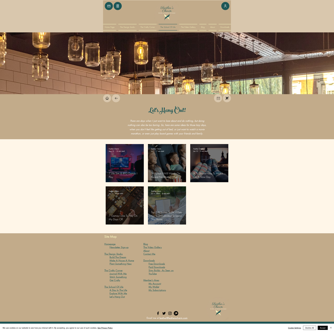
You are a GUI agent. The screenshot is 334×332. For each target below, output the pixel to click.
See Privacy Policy (105, 328)
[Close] (330, 328)
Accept (323, 328)
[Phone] (118, 6)
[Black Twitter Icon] (164, 313)
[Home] (107, 98)
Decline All (309, 328)
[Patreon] (176, 313)
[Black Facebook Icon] (158, 313)
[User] (225, 6)
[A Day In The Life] (218, 98)
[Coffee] (116, 98)
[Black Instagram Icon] (170, 313)
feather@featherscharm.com (173, 317)
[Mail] (109, 6)
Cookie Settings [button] (294, 328)
